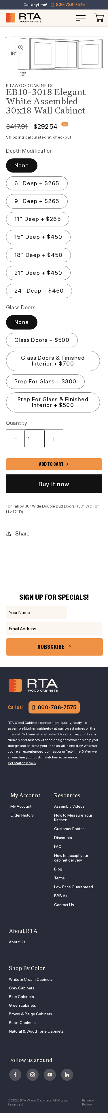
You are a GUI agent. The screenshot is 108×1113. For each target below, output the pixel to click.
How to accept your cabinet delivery (71, 857)
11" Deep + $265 (37, 218)
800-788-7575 (70, 4)
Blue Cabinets (21, 996)
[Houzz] (67, 1075)
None (21, 165)
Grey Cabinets (21, 988)
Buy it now (54, 484)
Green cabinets (22, 1005)
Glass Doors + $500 (41, 339)
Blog (58, 869)
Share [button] (22, 533)
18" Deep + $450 (38, 254)
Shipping (15, 137)
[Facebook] (15, 1075)
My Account (20, 806)
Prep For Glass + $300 (45, 381)
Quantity (16, 423)
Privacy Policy (88, 1102)
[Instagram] (32, 1075)
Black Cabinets (22, 1022)
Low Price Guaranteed (73, 887)
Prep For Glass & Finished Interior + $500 (53, 402)
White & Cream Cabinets (31, 979)
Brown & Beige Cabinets (30, 1014)
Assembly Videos (69, 806)
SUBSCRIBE (51, 646)
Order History (22, 815)
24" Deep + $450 (39, 290)
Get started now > (22, 763)
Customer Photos (69, 828)
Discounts (63, 837)
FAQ (58, 846)
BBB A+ (61, 896)
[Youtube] (50, 1075)
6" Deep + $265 (36, 183)
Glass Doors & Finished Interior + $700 (53, 360)
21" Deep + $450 (38, 272)
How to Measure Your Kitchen (73, 817)
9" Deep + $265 (36, 201)
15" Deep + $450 (38, 236)
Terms (59, 878)
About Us (17, 942)
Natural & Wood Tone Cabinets (36, 1031)
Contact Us (64, 904)
